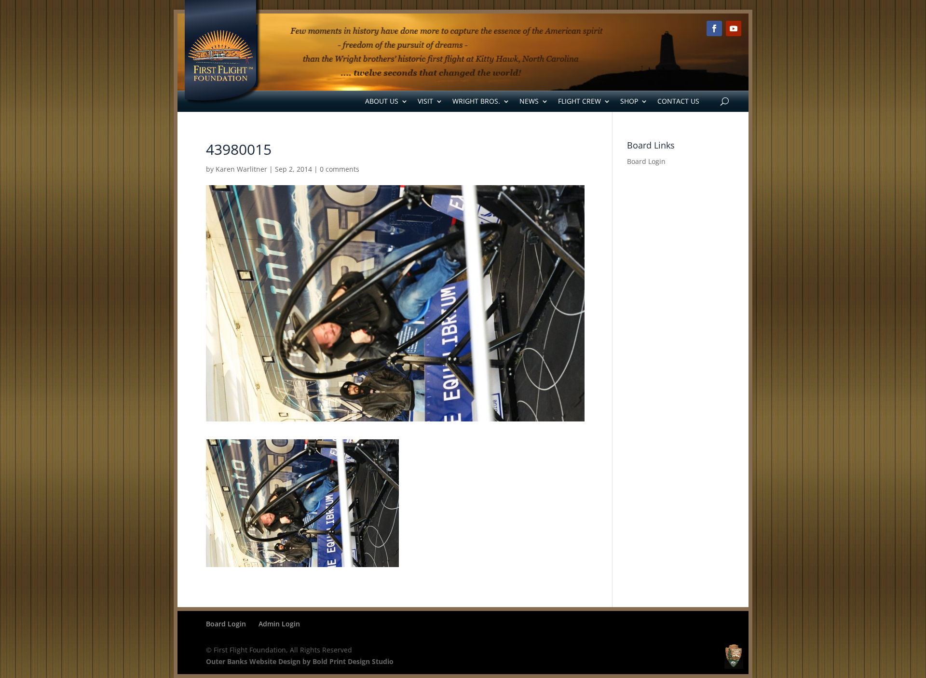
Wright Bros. (476, 101)
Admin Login (279, 623)
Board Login (646, 161)
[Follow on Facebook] (714, 28)
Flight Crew (579, 101)
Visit (425, 101)
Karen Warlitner (241, 169)
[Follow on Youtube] (733, 28)
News (529, 101)
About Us (381, 101)
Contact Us (678, 101)
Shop (629, 101)
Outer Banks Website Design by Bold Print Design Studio (300, 661)
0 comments (339, 169)
